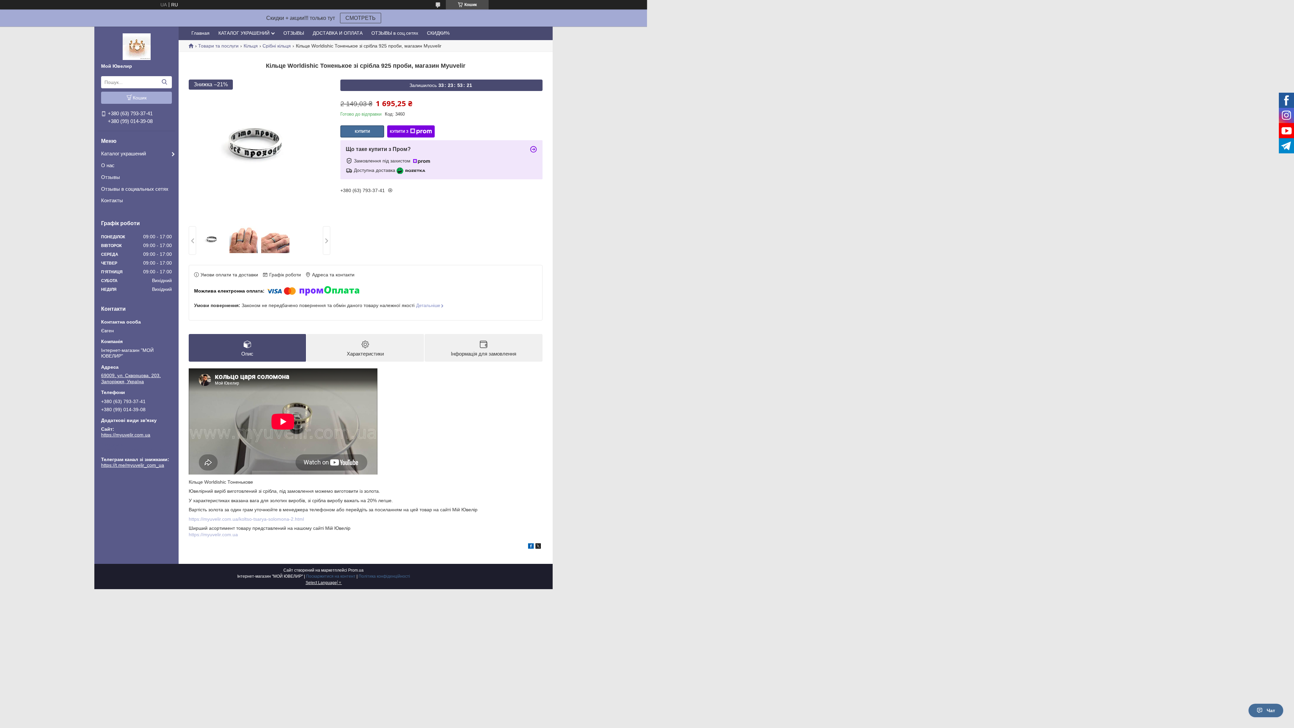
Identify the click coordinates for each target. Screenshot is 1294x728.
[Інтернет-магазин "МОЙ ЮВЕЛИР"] (137, 46)
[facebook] (531, 547)
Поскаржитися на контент (331, 576)
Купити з (399, 131)
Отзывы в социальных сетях (134, 189)
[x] (538, 547)
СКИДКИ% (438, 33)
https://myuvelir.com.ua (125, 434)
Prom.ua (356, 570)
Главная (200, 33)
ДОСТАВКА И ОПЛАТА (338, 33)
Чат (1271, 710)
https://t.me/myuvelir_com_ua (132, 450)
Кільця (251, 45)
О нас (108, 165)
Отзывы (110, 177)
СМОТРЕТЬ (360, 18)
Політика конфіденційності (384, 576)
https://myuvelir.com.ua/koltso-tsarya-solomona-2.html (246, 519)
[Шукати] (164, 82)
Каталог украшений (123, 153)
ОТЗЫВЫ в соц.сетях (394, 33)
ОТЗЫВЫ (293, 33)
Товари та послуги (218, 45)
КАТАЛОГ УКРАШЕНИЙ (244, 33)
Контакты (112, 200)
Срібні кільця (277, 45)
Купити (362, 131)
